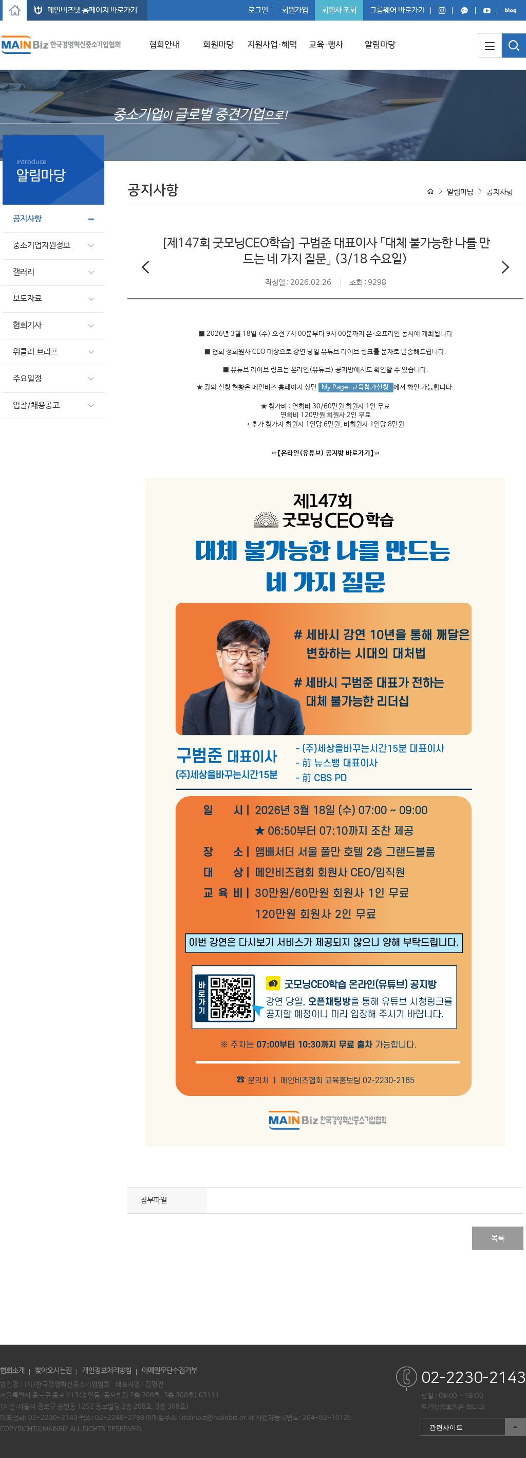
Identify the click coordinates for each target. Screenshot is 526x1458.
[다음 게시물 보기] (505, 269)
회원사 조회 (339, 10)
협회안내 (164, 44)
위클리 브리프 (35, 352)
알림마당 (380, 44)
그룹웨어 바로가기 (397, 10)
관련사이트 (441, 1424)
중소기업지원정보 (41, 245)
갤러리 (23, 272)
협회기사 (27, 325)
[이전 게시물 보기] (145, 269)
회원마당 (218, 44)
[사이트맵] (490, 45)
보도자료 (27, 298)
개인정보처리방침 (107, 1370)
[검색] (514, 45)
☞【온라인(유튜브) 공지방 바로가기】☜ (326, 453)
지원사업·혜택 (272, 44)
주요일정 (27, 379)
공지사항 (27, 219)
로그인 (258, 10)
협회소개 (12, 1370)
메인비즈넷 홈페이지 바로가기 (92, 10)
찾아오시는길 (53, 1370)
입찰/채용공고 (36, 405)
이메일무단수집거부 (169, 1370)
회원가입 (294, 10)
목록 (497, 1238)
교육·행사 (326, 44)
